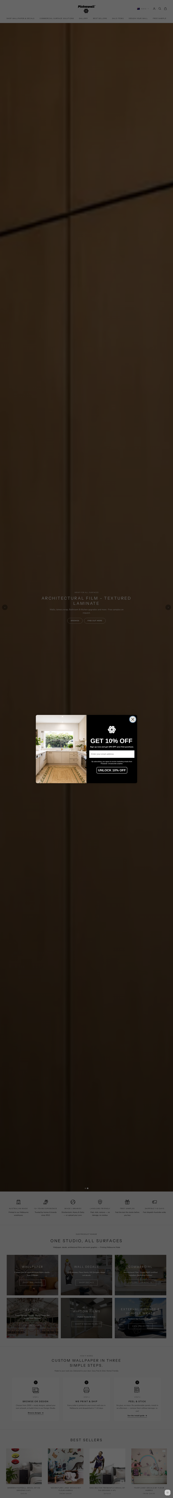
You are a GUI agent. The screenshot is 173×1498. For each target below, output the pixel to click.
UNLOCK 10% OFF (112, 770)
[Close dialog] (133, 719)
